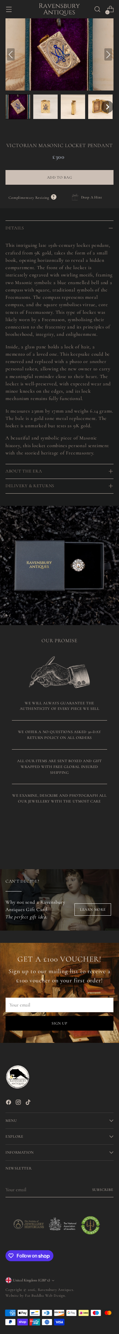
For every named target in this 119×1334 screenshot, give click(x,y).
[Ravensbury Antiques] (59, 9)
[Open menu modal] (8, 9)
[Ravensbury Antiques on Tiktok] (28, 1103)
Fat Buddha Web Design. (45, 1295)
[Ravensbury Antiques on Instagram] (19, 1103)
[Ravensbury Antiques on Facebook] (9, 1103)
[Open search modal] (97, 9)
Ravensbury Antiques (55, 1289)
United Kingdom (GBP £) (31, 1280)
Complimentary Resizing (32, 197)
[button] (18, 106)
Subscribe (103, 1189)
